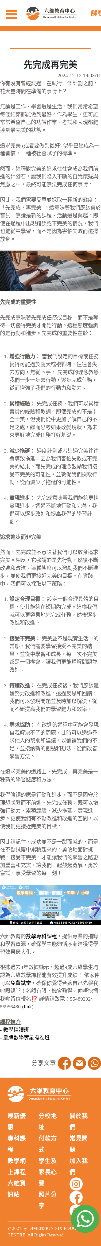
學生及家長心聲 (48, 1172)
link (28, 1006)
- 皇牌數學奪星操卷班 (25, 1038)
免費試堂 (20, 983)
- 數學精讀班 (14, 1030)
